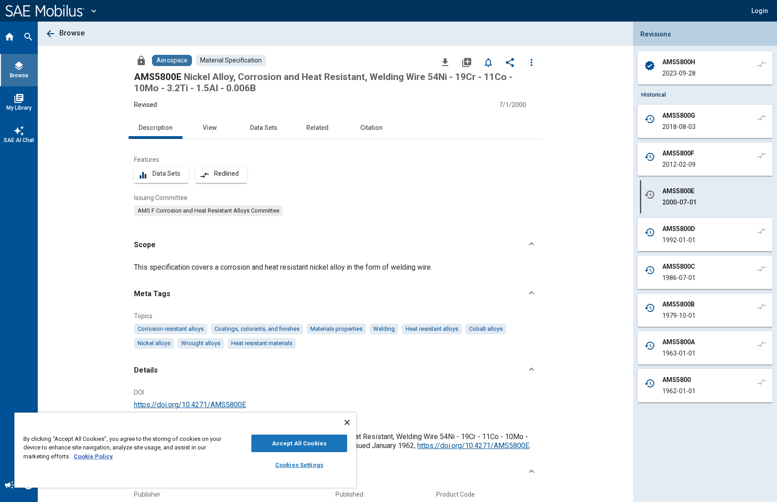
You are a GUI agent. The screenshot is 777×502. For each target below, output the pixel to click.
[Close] (347, 422)
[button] (335, 245)
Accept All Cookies (299, 443)
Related (317, 127)
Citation (371, 127)
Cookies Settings (299, 465)
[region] (185, 450)
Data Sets (263, 127)
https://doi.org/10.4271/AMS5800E (190, 404)
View (210, 127)
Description (155, 127)
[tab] (9, 38)
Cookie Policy (93, 456)
